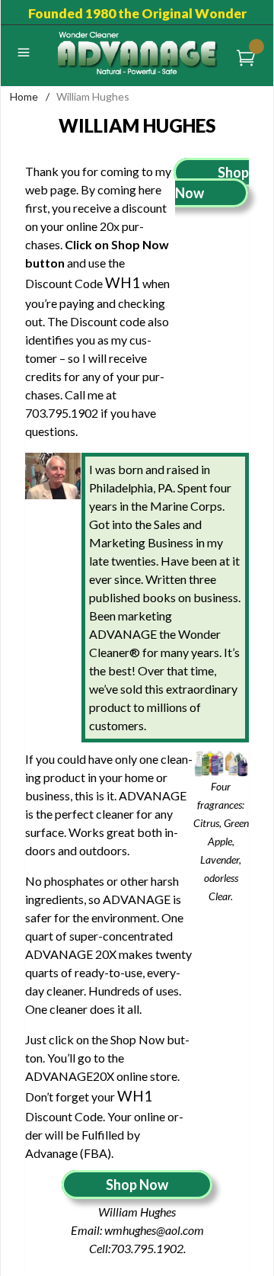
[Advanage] (137, 52)
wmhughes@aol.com (154, 1230)
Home (24, 96)
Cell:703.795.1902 (136, 1248)
